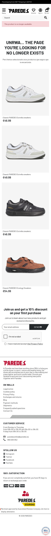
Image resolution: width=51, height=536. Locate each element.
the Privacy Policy (35, 343)
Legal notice (8, 389)
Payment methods (10, 403)
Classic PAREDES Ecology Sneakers (17, 288)
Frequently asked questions (14, 408)
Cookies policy (9, 392)
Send (37, 327)
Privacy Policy (8, 394)
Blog (5, 400)
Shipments (7, 405)
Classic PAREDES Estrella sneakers (17, 117)
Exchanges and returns (12, 397)
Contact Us (7, 411)
